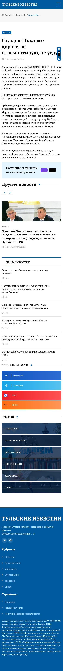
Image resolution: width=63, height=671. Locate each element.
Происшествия (12, 563)
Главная (8, 15)
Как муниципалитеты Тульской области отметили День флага (24, 322)
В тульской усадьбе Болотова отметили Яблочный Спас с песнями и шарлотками (25, 306)
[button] (4, 192)
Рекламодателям (14, 608)
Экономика (11, 569)
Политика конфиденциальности (22, 614)
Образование (12, 575)
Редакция (10, 602)
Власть (19, 15)
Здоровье (10, 581)
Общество (10, 557)
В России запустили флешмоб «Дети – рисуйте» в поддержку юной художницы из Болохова (29, 337)
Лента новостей (18, 262)
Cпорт (8, 587)
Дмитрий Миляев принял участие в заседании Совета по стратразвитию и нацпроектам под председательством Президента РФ (29, 236)
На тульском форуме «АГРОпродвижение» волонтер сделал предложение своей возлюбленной (26, 289)
